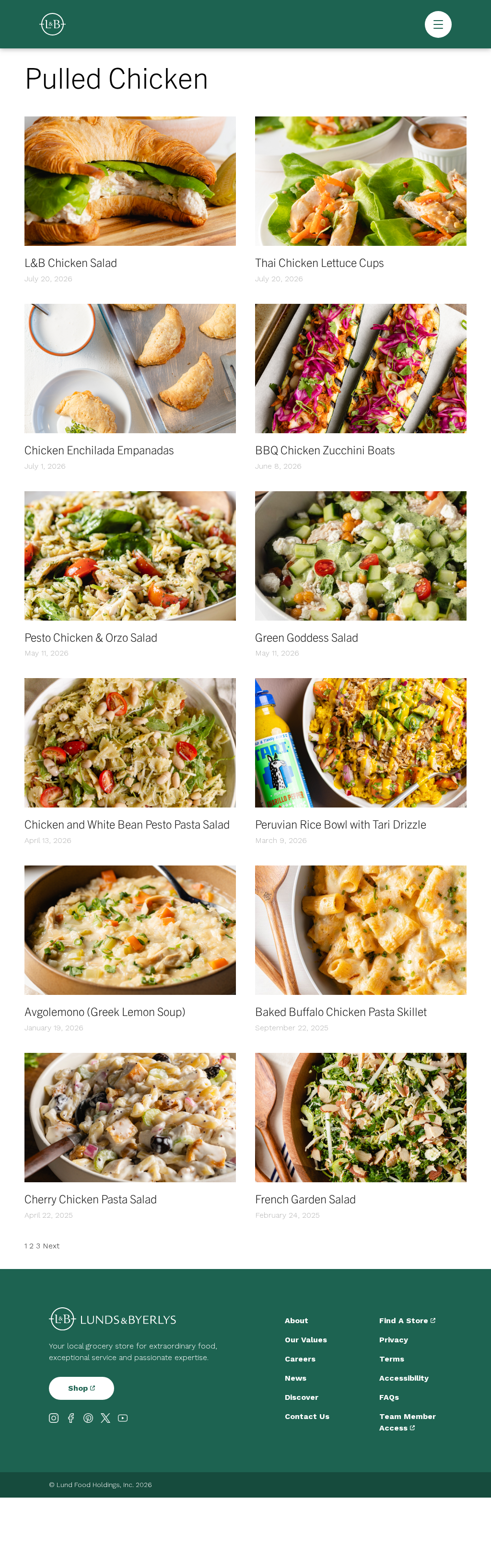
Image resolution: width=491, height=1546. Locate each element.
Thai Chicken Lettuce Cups (319, 262)
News (295, 1378)
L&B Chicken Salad (70, 262)
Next (51, 1245)
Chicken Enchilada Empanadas (99, 449)
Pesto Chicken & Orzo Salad (90, 637)
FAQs (389, 1397)
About (296, 1320)
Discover (301, 1397)
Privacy (393, 1339)
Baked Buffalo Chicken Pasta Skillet (341, 1011)
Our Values (306, 1339)
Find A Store (405, 1320)
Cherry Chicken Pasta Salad (90, 1198)
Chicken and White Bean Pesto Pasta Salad (127, 824)
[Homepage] (52, 24)
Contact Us (307, 1416)
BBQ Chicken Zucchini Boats (325, 449)
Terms (391, 1358)
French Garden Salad (305, 1198)
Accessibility (404, 1378)
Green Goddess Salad (306, 637)
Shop (79, 1388)
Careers (300, 1358)
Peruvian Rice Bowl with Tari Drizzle (340, 824)
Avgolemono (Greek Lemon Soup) (105, 1011)
